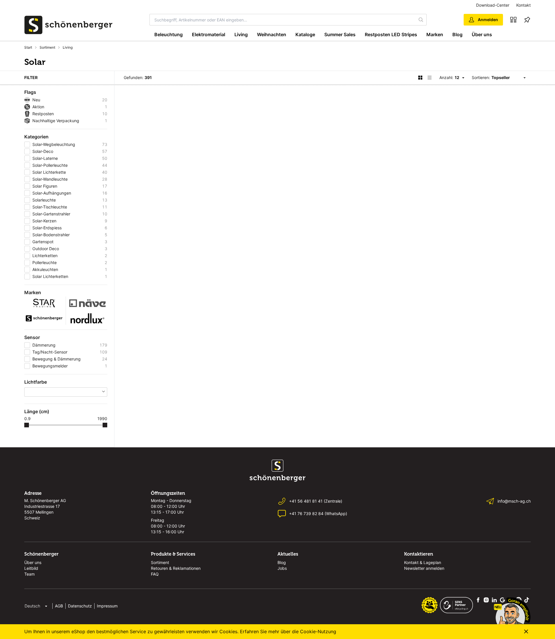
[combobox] (282, 19)
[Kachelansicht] (420, 77)
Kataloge (305, 34)
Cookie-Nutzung (318, 631)
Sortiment (47, 47)
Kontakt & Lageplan (422, 562)
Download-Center (492, 5)
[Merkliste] (527, 20)
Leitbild (31, 568)
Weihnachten (271, 34)
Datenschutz (80, 605)
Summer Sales (340, 34)
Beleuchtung (168, 34)
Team (29, 574)
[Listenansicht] (429, 77)
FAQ (155, 574)
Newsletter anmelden (424, 568)
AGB (59, 605)
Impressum (107, 605)
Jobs (282, 568)
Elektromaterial (208, 34)
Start (28, 47)
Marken (434, 34)
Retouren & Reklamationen (176, 568)
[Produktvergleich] (513, 20)
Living (241, 34)
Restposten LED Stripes (391, 34)
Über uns (482, 34)
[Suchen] (421, 19)
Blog (457, 34)
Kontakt (523, 5)
